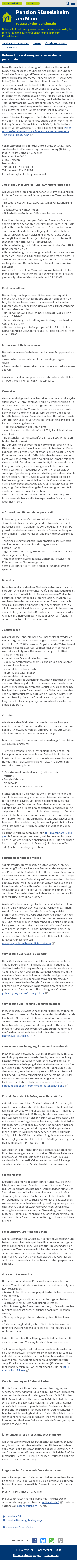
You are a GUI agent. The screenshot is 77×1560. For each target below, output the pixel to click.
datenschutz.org (27, 1505)
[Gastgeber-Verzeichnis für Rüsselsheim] (8, 17)
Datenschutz (44, 1550)
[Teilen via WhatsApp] (53, 1540)
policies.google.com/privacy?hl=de (23, 993)
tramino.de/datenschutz (17, 1035)
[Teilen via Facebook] (36, 1540)
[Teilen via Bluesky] (44, 1540)
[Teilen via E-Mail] (62, 1540)
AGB (58, 1550)
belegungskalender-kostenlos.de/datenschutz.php (33, 1085)
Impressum (52, 1555)
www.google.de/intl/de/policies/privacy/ (26, 943)
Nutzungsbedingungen (27, 1555)
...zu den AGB (13, 1516)
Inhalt (32, 3)
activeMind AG (50, 1502)
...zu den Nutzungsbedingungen (25, 1520)
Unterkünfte (12, 3)
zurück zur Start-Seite (19, 1527)
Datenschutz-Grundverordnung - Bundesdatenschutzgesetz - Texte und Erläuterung (37, 131)
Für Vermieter (24, 1550)
